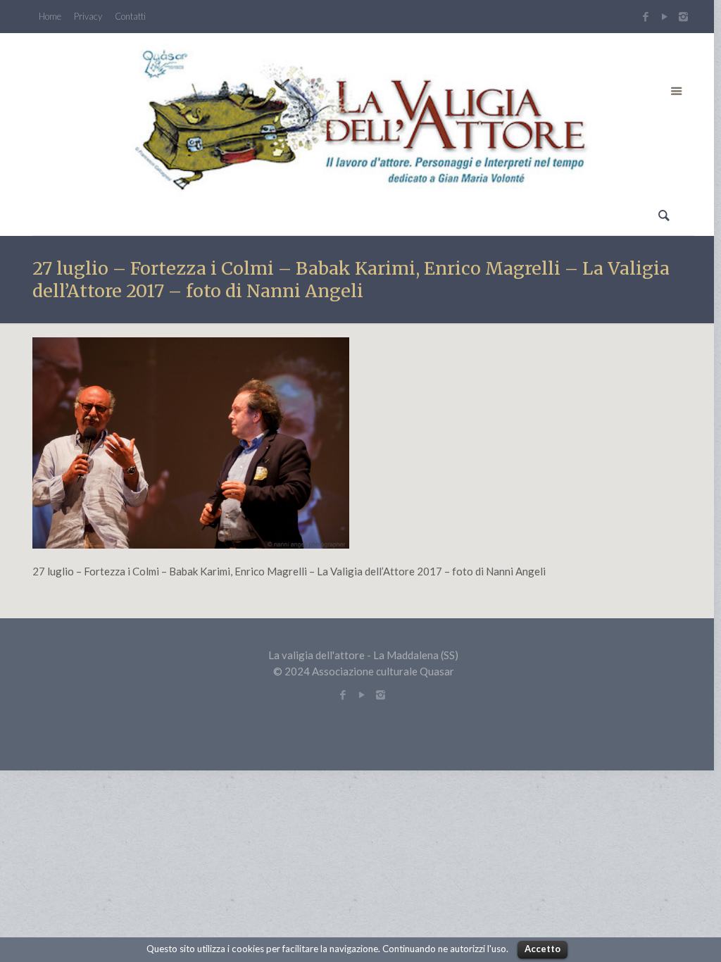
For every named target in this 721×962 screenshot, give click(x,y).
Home (50, 16)
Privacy (88, 16)
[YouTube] (664, 16)
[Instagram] (685, 16)
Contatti (130, 16)
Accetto (542, 948)
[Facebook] (645, 16)
